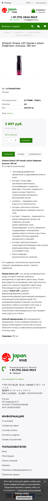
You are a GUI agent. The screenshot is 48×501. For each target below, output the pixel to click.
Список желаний (9, 461)
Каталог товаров (11, 26)
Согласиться (24, 498)
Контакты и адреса (10, 435)
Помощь (7, 3)
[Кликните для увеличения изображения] (19, 65)
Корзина (6, 465)
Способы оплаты (9, 430)
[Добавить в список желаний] (4, 81)
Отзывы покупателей (11, 439)
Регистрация (8, 456)
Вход (4, 451)
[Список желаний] (45, 26)
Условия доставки (10, 425)
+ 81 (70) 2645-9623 (24, 17)
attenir (10, 113)
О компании (7, 421)
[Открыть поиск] (32, 26)
